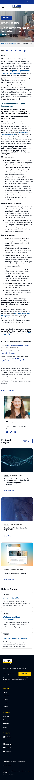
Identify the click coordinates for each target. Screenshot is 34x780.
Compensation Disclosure (9, 761)
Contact (29, 2)
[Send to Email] (20, 51)
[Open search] (31, 7)
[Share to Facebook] (15, 51)
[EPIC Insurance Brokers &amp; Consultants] (7, 662)
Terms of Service (7, 765)
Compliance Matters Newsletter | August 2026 (16, 529)
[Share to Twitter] (12, 51)
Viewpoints (13, 43)
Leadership (6, 696)
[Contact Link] (7, 432)
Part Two (6, 335)
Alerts (6, 524)
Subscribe (25, 674)
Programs (6, 723)
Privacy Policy (25, 677)
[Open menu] (3, 7)
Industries (6, 716)
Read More (7, 490)
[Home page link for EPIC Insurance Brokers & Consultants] (17, 7)
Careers (22, 2)
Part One (29, 333)
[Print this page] (24, 51)
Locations (15, 2)
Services (5, 720)
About (5, 692)
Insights (7, 43)
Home (2, 43)
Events (6, 475)
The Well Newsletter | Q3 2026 (15, 573)
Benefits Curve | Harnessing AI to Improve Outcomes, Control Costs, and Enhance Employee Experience (17, 481)
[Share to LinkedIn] (7, 51)
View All (26, 441)
